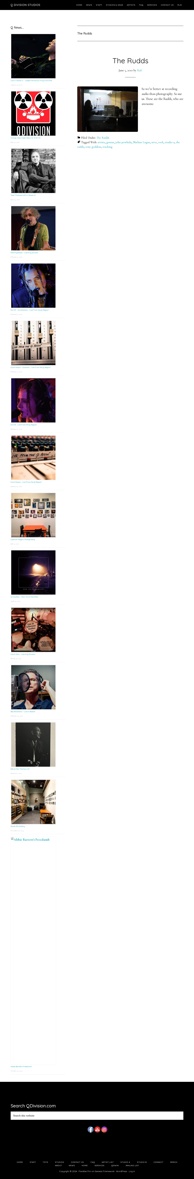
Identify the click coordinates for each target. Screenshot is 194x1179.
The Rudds (130, 60)
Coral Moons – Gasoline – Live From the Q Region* (31, 367)
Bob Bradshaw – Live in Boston (23, 711)
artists (101, 142)
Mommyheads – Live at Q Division (24, 252)
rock (161, 142)
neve (154, 142)
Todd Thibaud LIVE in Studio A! (23, 195)
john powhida (123, 142)
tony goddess (93, 147)
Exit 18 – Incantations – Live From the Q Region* (30, 310)
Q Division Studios (25, 5)
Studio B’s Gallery (18, 826)
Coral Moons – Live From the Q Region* (26, 482)
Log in (132, 1171)
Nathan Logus (141, 142)
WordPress (121, 1171)
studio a (169, 142)
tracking (107, 147)
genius (110, 142)
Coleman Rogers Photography (23, 539)
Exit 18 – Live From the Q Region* (24, 425)
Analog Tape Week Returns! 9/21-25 (25, 138)
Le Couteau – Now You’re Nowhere (24, 597)
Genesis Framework (104, 1171)
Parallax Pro (85, 1171)
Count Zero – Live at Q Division (23, 654)
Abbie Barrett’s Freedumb (21, 1066)
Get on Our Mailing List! (20, 769)
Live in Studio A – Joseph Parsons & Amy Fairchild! (31, 80)
